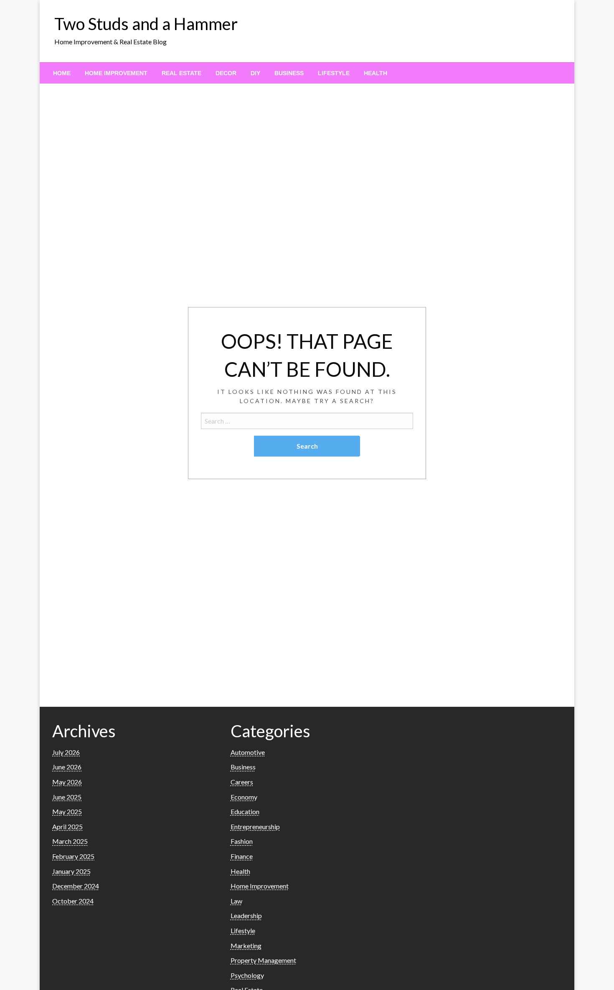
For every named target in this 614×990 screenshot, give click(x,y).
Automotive (248, 752)
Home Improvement (116, 73)
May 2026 (67, 782)
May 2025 (67, 811)
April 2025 (67, 826)
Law (236, 901)
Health (375, 73)
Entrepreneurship (255, 826)
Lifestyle (334, 73)
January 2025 (71, 871)
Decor (226, 73)
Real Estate (181, 73)
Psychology (247, 975)
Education (245, 811)
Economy (244, 797)
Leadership (246, 915)
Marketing (246, 945)
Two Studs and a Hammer (146, 24)
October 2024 (73, 901)
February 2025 (73, 856)
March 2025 (70, 841)
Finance (242, 856)
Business (289, 73)
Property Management (263, 960)
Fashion (242, 841)
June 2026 (66, 767)
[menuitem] (62, 73)
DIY (255, 73)
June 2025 (66, 797)
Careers (242, 782)
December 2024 (75, 886)
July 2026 (66, 752)
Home (62, 73)
